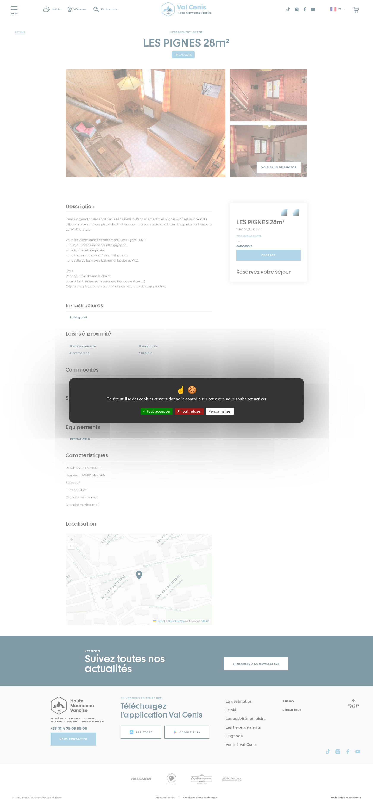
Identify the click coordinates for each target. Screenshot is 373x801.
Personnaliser (220, 412)
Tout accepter (158, 412)
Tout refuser (191, 412)
